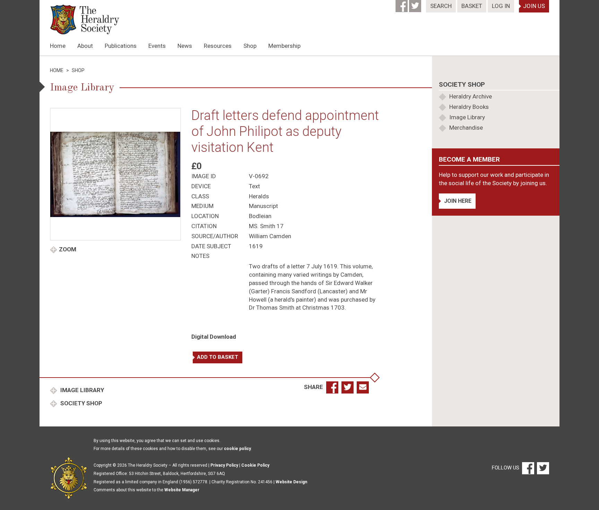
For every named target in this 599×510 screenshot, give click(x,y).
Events (157, 45)
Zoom (67, 249)
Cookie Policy (255, 465)
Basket (471, 5)
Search (441, 5)
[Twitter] (416, 3)
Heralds (259, 196)
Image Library (81, 390)
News (184, 45)
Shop (250, 45)
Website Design (291, 481)
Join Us (534, 5)
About (85, 45)
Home (58, 45)
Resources (218, 45)
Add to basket (217, 357)
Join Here (457, 201)
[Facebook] (402, 3)
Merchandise (466, 127)
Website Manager (181, 489)
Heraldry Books (469, 106)
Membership (284, 45)
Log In (501, 5)
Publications (121, 45)
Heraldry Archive (470, 96)
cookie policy (237, 448)
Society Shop (80, 403)
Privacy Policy (224, 465)
